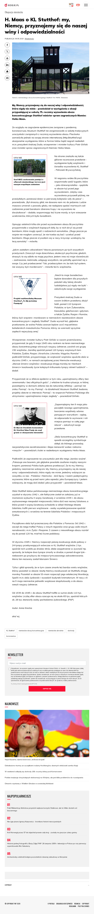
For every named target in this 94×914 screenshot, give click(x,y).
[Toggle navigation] (86, 5)
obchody (71, 631)
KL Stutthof (10, 631)
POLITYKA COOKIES (83, 906)
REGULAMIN (72, 906)
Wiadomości (29, 39)
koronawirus (11, 636)
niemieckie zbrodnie (55, 631)
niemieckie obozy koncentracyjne (31, 631)
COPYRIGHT (85, 903)
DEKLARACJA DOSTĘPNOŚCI (64, 903)
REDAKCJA (77, 903)
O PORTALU (51, 903)
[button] (88, 885)
